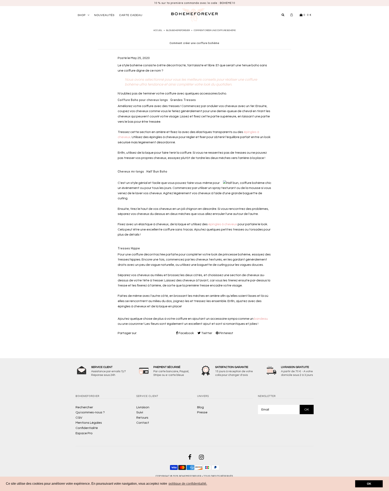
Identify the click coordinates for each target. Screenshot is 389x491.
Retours (142, 417)
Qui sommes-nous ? (90, 412)
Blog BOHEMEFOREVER (178, 30)
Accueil (157, 30)
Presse (202, 412)
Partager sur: (127, 333)
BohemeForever (190, 476)
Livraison (142, 407)
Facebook (186, 333)
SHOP (81, 15)
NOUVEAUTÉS (104, 15)
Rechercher (84, 407)
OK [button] (369, 483)
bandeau (261, 318)
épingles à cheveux (222, 224)
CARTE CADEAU (130, 15)
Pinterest (226, 333)
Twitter (206, 333)
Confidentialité (87, 428)
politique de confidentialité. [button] (188, 483)
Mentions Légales (89, 422)
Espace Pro (84, 433)
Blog (200, 407)
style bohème (132, 65)
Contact (142, 422)
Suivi (139, 412)
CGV (79, 417)
